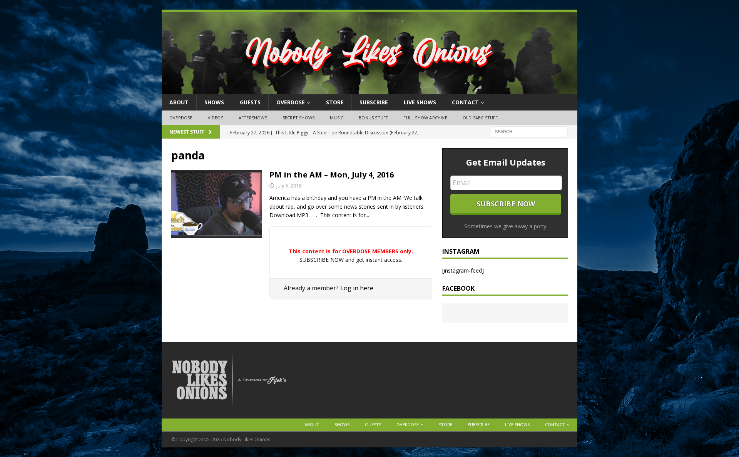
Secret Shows (298, 118)
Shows (214, 102)
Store (335, 102)
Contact (465, 102)
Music (336, 118)
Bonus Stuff (373, 118)
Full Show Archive (425, 118)
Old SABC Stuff (480, 118)
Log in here (356, 288)
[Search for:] (529, 131)
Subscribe (373, 102)
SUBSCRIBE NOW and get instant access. (350, 259)
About (179, 102)
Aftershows (253, 118)
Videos (215, 118)
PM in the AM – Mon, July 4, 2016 (331, 174)
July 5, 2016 (288, 185)
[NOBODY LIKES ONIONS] (369, 90)
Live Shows (420, 102)
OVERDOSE (290, 102)
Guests (250, 102)
